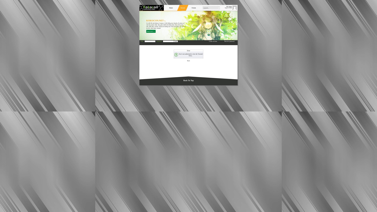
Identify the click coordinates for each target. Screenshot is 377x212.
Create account (213, 41)
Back (188, 61)
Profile (230, 7)
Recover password (229, 41)
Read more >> (151, 31)
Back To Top (188, 80)
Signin (226, 7)
